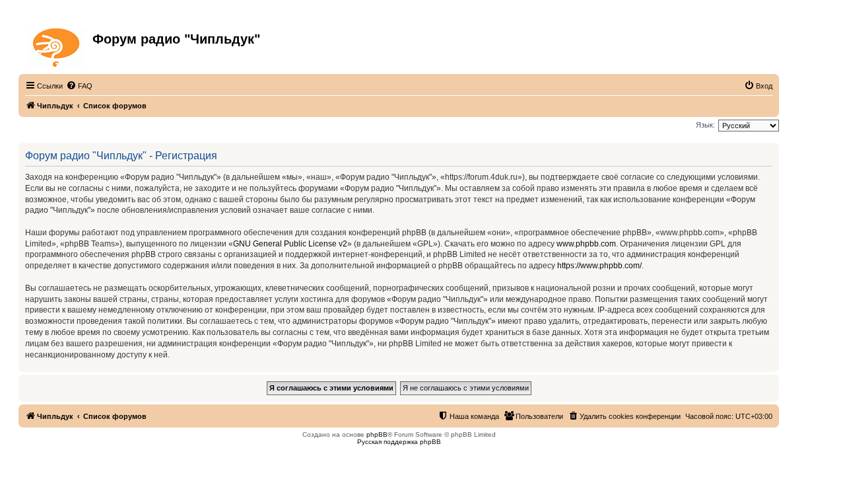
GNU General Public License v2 (290, 243)
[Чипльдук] (57, 45)
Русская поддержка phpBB (399, 441)
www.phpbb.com (586, 243)
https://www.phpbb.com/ (599, 265)
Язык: (705, 125)
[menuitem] (79, 86)
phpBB (377, 434)
